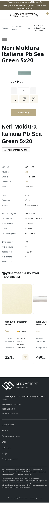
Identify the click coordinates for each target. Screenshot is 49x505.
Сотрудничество (10, 459)
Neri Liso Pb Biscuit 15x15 (16, 323)
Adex (27, 172)
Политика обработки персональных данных (25, 498)
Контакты (6, 447)
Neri (28, 28)
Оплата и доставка (11, 436)
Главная (5, 28)
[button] (24, 409)
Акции (5, 430)
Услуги (5, 453)
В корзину (23, 112)
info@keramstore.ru (10, 413)
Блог (4, 441)
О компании (8, 424)
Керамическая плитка (17, 28)
